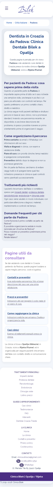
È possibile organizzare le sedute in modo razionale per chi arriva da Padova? (22, 227)
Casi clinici (26, 406)
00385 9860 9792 (29, 461)
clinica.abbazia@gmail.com (29, 457)
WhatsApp (29, 465)
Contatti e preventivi (26, 439)
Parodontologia (26, 384)
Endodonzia (26, 388)
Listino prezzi (26, 395)
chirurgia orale (38, 196)
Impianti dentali (26, 376)
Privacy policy (26, 443)
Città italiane (21, 23)
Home (9, 23)
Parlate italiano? (11, 237)
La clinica (26, 435)
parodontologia (11, 196)
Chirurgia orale (26, 391)
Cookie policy (26, 447)
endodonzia (24, 196)
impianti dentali (21, 192)
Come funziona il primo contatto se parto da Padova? (23, 222)
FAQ (26, 413)
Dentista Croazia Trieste (26, 421)
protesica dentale (36, 192)
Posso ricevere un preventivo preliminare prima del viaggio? (25, 233)
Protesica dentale (26, 380)
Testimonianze (26, 409)
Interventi (26, 417)
